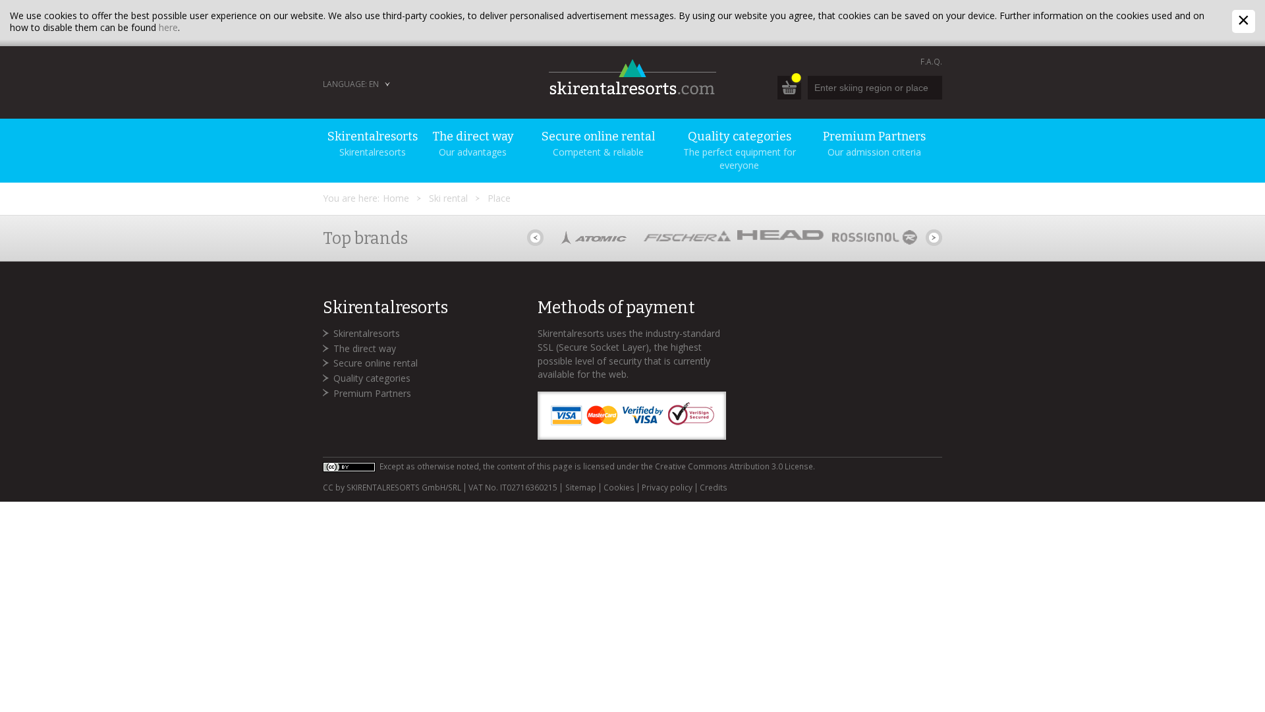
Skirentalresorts (366, 333)
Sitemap (580, 487)
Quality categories (371, 378)
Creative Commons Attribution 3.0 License (734, 466)
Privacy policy (667, 487)
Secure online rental (375, 363)
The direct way (364, 348)
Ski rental (448, 198)
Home (396, 198)
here (168, 27)
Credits (713, 487)
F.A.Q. (931, 61)
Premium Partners (372, 393)
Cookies (619, 487)
